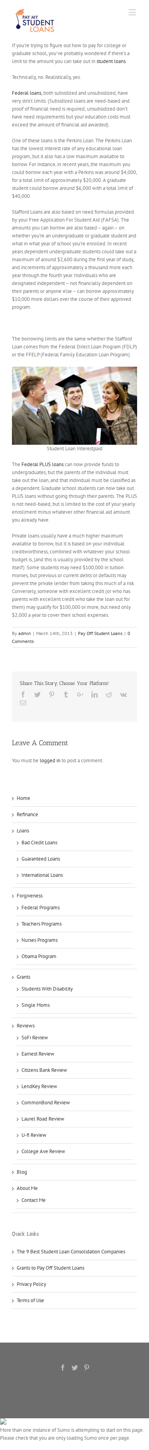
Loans (23, 830)
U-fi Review (33, 1135)
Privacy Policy (31, 1284)
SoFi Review (34, 1037)
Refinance (27, 814)
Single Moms (35, 1005)
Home (23, 798)
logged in (50, 760)
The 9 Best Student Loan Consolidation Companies (71, 1251)
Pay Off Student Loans (100, 633)
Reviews (26, 1025)
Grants (23, 977)
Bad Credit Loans (39, 842)
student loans (111, 61)
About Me (27, 1188)
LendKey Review (39, 1086)
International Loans (42, 875)
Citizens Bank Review (44, 1070)
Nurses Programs (39, 940)
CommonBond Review (45, 1102)
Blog (22, 1172)
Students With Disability (47, 988)
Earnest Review (37, 1053)
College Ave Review (43, 1151)
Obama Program (38, 956)
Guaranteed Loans (40, 858)
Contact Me (33, 1200)
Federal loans (26, 93)
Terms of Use (30, 1300)
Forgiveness (30, 895)
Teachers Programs (41, 923)
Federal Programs (40, 907)
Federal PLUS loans (42, 464)
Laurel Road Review (42, 1118)
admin (24, 633)
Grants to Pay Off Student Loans (50, 1267)
